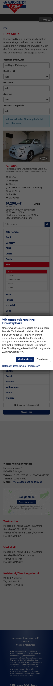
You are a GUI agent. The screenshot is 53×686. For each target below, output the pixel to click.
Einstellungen (43, 359)
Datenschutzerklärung (14, 366)
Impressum (34, 366)
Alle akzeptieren (25, 359)
